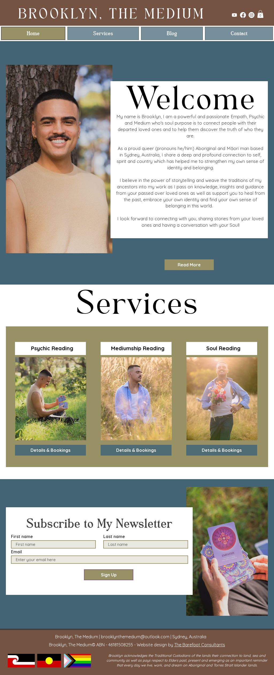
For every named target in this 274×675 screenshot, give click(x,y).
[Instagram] (251, 15)
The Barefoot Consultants (199, 644)
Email (16, 552)
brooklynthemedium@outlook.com (135, 636)
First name (22, 536)
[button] (260, 14)
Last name (114, 536)
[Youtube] (234, 15)
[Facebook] (243, 15)
